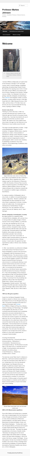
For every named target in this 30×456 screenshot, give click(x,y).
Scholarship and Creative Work (17, 31)
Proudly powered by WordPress (15, 453)
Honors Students (6, 34)
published (7, 97)
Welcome (5, 31)
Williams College (16, 34)
